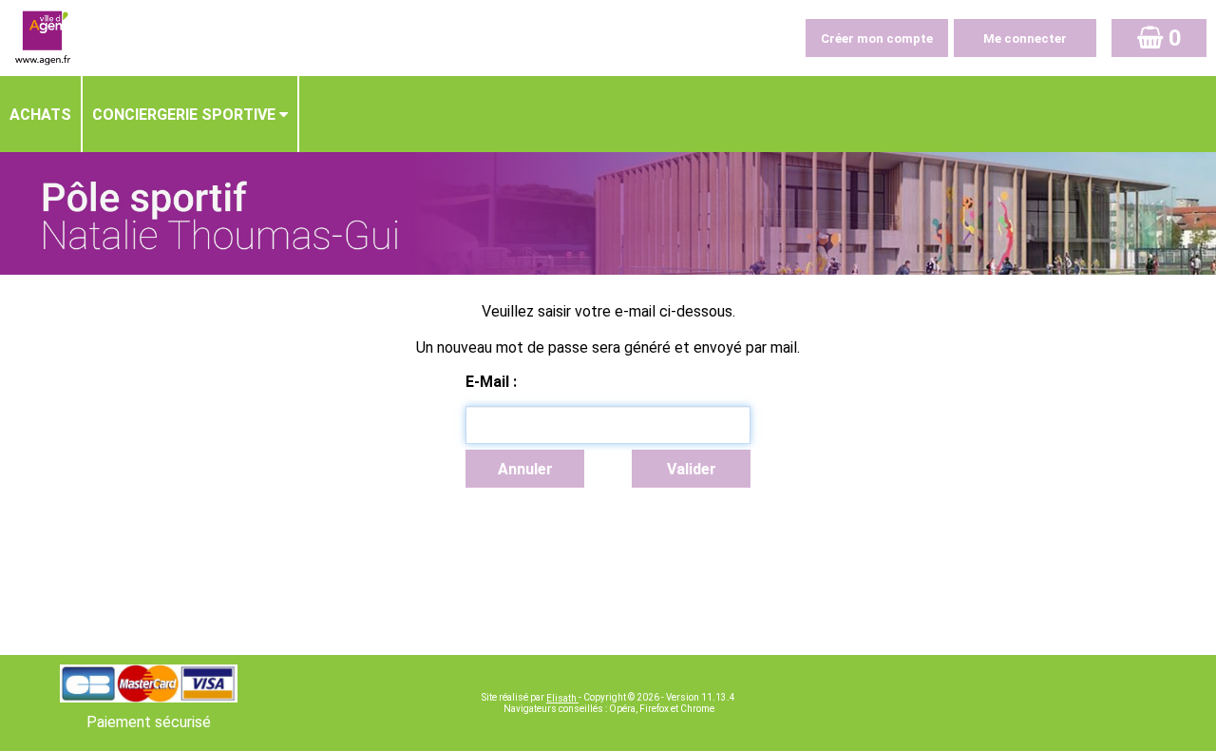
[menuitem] (41, 114)
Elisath (562, 698)
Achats (40, 115)
